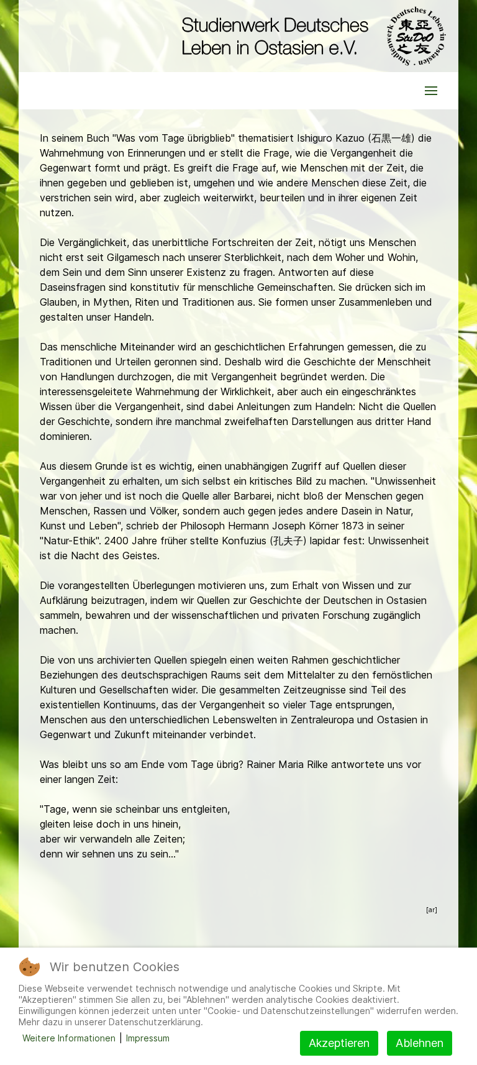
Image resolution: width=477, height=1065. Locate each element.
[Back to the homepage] (310, 36)
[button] (431, 90)
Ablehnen (419, 1042)
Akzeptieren (339, 1042)
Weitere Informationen (69, 1038)
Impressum (148, 1038)
